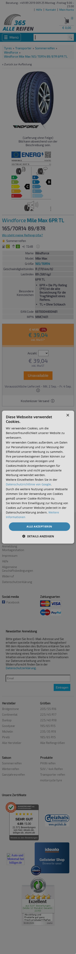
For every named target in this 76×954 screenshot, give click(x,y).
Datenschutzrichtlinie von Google (28, 484)
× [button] (67, 415)
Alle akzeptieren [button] (39, 526)
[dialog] (38, 476)
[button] (38, 536)
